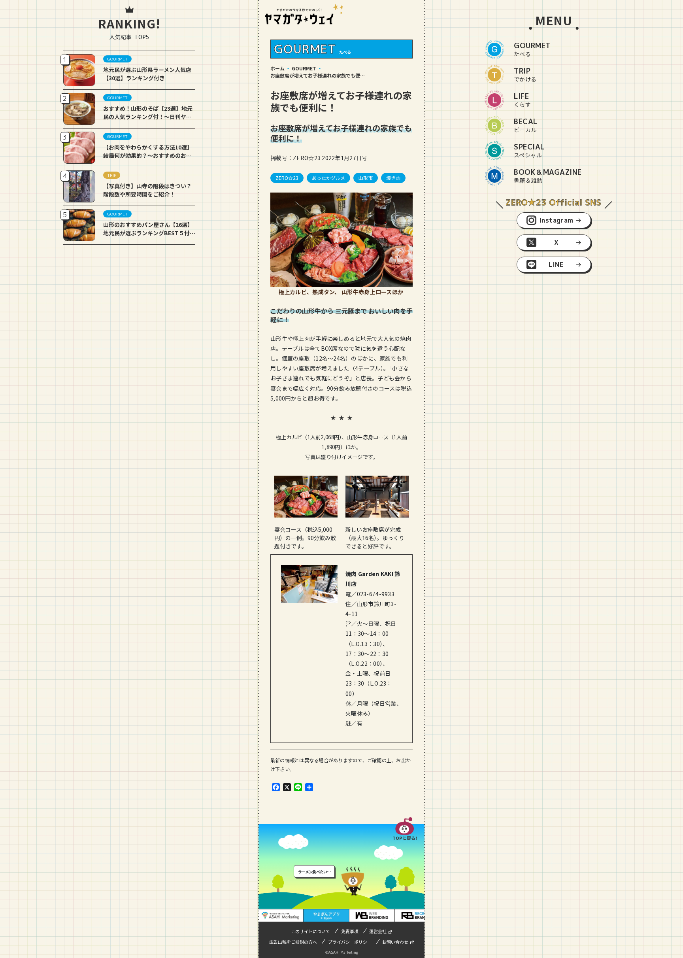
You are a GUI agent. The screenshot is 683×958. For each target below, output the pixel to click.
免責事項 (349, 931)
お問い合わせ (395, 942)
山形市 (365, 177)
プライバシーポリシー (350, 942)
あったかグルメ (328, 177)
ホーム (277, 68)
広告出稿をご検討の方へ (293, 942)
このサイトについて (310, 931)
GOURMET (304, 68)
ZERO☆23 (286, 177)
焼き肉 (393, 177)
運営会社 (378, 931)
